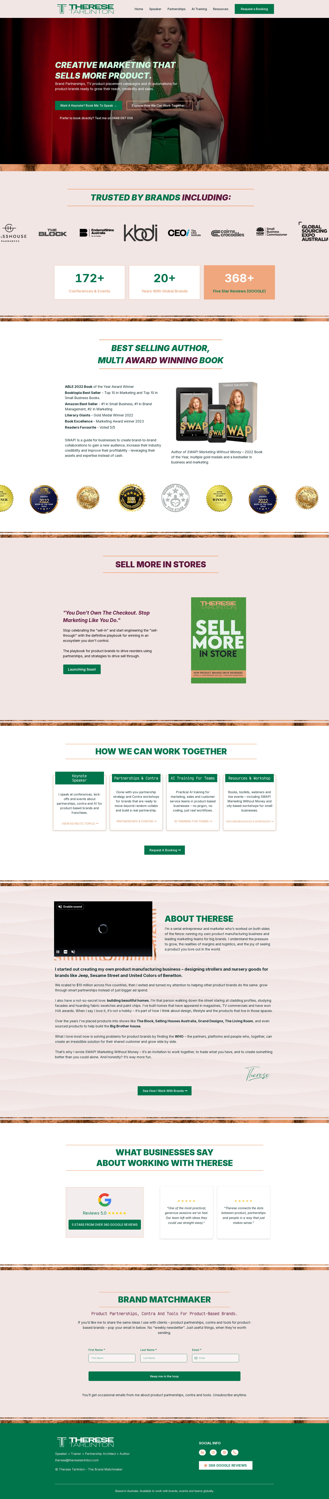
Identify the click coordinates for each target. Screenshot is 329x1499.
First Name (97, 1349)
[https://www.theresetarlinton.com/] (224, 1452)
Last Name (148, 1349)
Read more (187, 1228)
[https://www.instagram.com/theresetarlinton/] (213, 1452)
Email (196, 1349)
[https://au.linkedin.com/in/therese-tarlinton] (202, 1452)
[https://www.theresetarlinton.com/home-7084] (85, 8)
